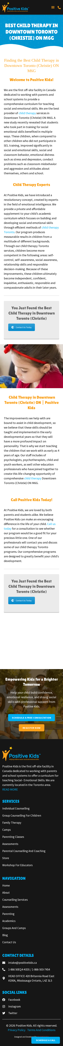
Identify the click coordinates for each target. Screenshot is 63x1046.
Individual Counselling (16, 808)
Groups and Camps (14, 928)
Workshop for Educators (17, 865)
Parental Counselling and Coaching (23, 851)
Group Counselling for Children (21, 815)
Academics (8, 921)
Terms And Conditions (41, 1030)
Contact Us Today (24, 327)
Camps (6, 829)
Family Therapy (11, 822)
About (6, 892)
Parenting (8, 914)
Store (5, 858)
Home (6, 885)
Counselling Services (15, 899)
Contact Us (9, 942)
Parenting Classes (13, 837)
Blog (5, 935)
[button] (52, 7)
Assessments (10, 844)
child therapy (27, 113)
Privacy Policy (17, 1030)
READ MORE (10, 789)
